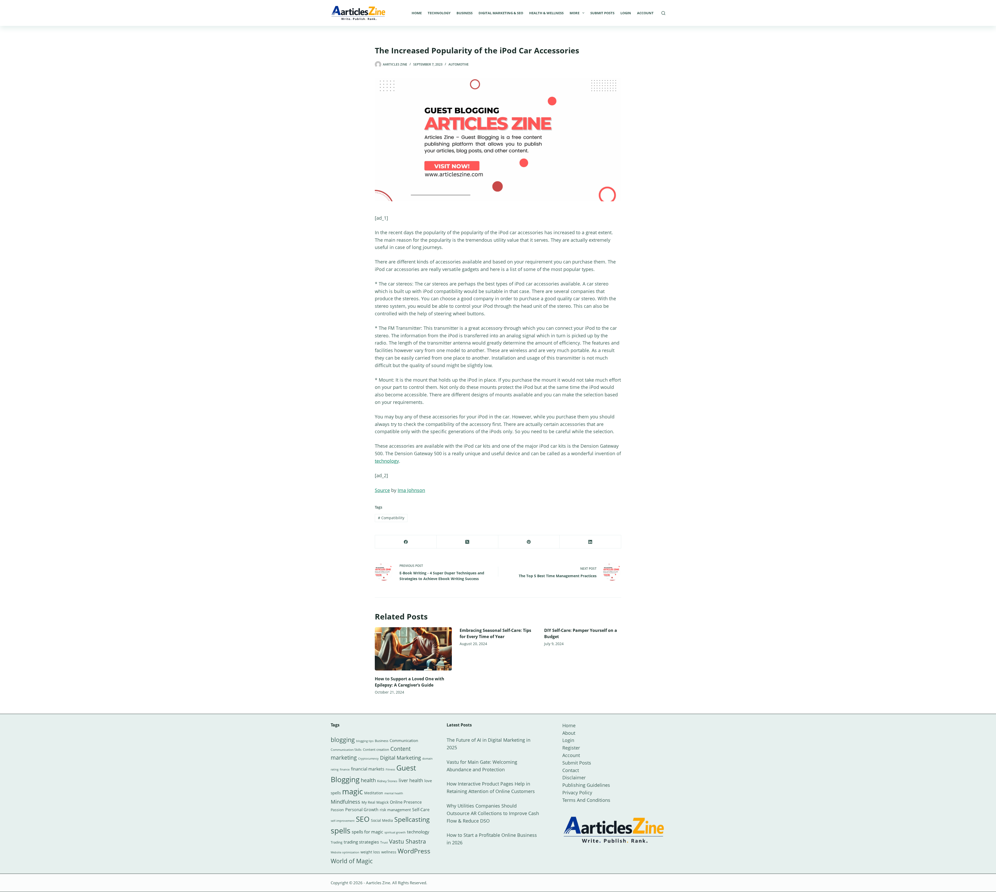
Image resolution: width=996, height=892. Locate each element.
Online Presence (406, 802)
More (574, 13)
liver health (411, 780)
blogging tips (365, 741)
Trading (336, 842)
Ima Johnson (411, 490)
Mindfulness (345, 801)
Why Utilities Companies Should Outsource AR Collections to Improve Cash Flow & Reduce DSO (493, 813)
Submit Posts (602, 13)
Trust (384, 842)
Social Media (382, 820)
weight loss (370, 852)
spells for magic (367, 832)
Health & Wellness (546, 13)
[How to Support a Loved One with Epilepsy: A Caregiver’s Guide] (413, 648)
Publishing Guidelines (586, 785)
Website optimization (345, 852)
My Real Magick (375, 802)
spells (340, 830)
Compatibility (391, 517)
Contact (570, 770)
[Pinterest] (529, 541)
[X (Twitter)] (467, 541)
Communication (404, 740)
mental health (393, 793)
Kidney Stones (387, 781)
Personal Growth (361, 809)
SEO (363, 819)
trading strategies (361, 842)
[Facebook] (406, 541)
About (568, 733)
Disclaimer (574, 777)
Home (417, 13)
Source (382, 490)
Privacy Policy (577, 792)
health (368, 780)
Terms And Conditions (586, 800)
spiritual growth (395, 832)
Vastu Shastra (407, 841)
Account (645, 13)
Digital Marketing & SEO (501, 13)
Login (625, 13)
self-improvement (343, 821)
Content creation (376, 749)
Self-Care (421, 809)
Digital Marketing (400, 757)
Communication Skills (346, 749)
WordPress (414, 850)
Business (465, 13)
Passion (337, 809)
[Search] (663, 13)
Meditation (373, 792)
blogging (343, 740)
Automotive (458, 64)
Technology (439, 13)
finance (345, 769)
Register (571, 748)
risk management (395, 809)
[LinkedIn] (590, 541)
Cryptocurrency (368, 758)
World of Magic (352, 861)
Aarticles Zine (378, 882)
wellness (388, 852)
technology (387, 461)
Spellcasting (412, 819)
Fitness (390, 769)
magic (352, 791)
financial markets (367, 769)
